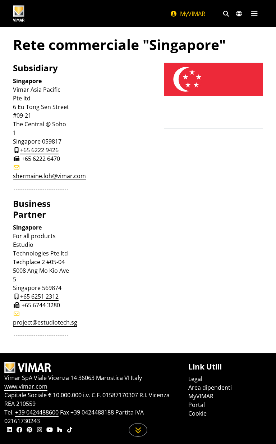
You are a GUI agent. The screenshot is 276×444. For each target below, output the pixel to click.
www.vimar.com (25, 386)
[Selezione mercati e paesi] (239, 13)
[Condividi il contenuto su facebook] (19, 430)
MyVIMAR (192, 14)
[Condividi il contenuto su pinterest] (29, 430)
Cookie (197, 413)
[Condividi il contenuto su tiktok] (69, 430)
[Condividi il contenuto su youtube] (49, 430)
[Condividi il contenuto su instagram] (39, 430)
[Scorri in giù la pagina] (138, 430)
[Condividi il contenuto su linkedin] (9, 430)
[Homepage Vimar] (18, 13)
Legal (195, 379)
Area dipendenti (210, 387)
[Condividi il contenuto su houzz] (59, 430)
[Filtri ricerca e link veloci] (226, 13)
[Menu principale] (254, 13)
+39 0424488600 (37, 412)
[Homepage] (92, 367)
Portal (196, 405)
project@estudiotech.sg (45, 322)
